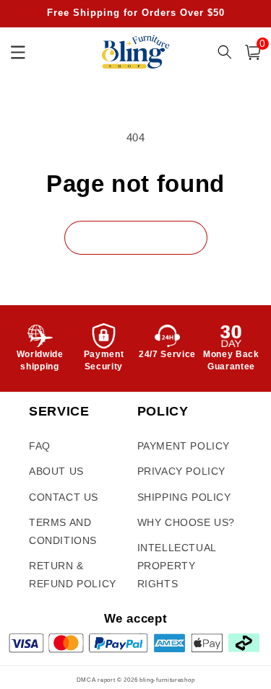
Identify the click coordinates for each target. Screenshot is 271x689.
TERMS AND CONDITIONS (63, 531)
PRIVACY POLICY (181, 471)
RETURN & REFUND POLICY (72, 574)
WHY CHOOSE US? (186, 522)
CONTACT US (63, 497)
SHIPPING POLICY (184, 497)
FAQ (40, 446)
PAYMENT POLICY (183, 446)
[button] (253, 52)
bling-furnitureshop (166, 679)
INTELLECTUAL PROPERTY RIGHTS (176, 565)
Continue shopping (136, 237)
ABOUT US (56, 471)
